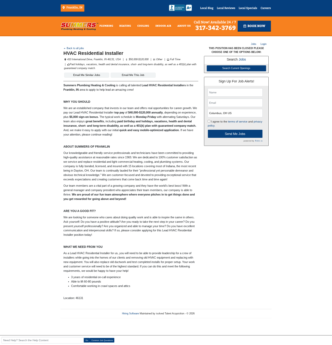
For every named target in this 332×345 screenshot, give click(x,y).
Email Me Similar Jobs (86, 74)
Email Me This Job (133, 74)
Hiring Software (130, 313)
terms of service (237, 121)
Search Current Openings (236, 68)
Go (86, 340)
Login (263, 44)
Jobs (253, 44)
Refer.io (259, 141)
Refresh (206, 313)
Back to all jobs (75, 48)
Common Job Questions (102, 340)
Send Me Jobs (235, 134)
